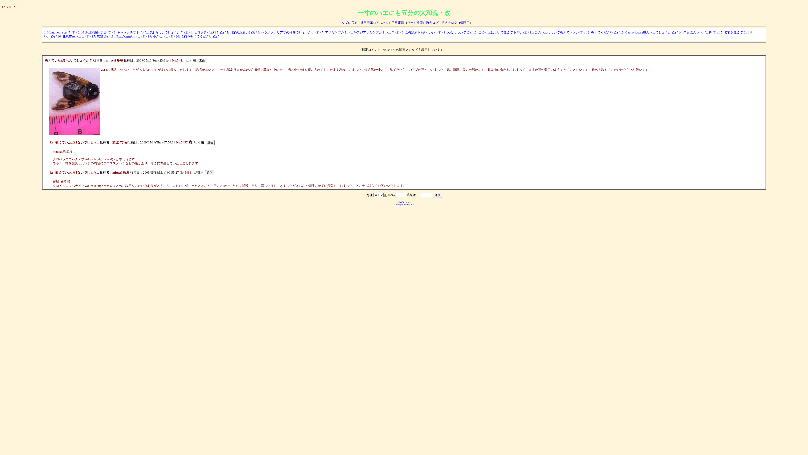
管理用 (465, 22)
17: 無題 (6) (100, 36)
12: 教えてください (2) (602, 32)
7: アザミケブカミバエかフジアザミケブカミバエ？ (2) (360, 32)
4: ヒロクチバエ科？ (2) (207, 32)
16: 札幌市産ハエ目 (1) (73, 36)
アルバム (382, 22)
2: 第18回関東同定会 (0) (94, 32)
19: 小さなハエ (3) (160, 36)
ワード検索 (415, 22)
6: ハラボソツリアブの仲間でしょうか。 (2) (288, 32)
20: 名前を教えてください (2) (196, 36)
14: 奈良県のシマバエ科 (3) (697, 32)
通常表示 (366, 22)
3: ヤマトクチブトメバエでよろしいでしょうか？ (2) (151, 32)
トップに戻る (348, 22)
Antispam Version (404, 204)
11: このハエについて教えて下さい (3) (556, 32)
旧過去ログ (449, 22)
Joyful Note (404, 202)
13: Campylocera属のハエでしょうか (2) (648, 32)
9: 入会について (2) (457, 32)
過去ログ (432, 22)
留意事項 (398, 22)
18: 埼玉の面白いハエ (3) (127, 36)
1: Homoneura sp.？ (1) (59, 32)
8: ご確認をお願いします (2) (421, 32)
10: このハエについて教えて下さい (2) (500, 32)
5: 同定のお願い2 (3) (240, 32)
